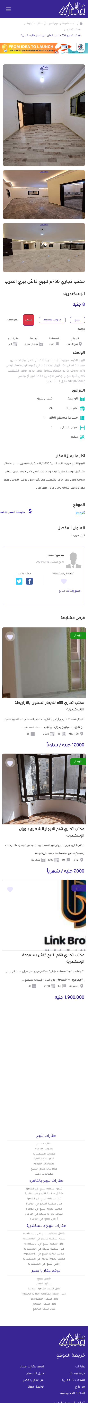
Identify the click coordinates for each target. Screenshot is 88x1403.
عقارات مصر (44, 1144)
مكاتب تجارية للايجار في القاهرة (44, 1214)
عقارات (80, 1367)
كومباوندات (77, 1373)
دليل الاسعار (35, 1373)
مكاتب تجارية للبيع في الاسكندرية (44, 1254)
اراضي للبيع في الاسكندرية (44, 1264)
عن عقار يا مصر (33, 1380)
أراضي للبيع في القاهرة (44, 1219)
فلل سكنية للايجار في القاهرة (44, 1204)
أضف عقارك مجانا (32, 1367)
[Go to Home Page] (81, 23)
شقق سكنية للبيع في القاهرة (44, 1189)
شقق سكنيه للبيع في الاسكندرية (44, 1234)
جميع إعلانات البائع (70, 591)
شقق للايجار (44, 1284)
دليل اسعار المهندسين (44, 1299)
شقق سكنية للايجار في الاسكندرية (44, 1239)
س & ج (80, 1387)
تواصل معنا (36, 1387)
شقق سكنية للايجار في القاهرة (44, 1193)
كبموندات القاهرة (44, 1159)
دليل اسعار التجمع (44, 1309)
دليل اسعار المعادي (44, 1304)
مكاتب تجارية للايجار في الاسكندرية (44, 1259)
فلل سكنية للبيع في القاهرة (44, 1199)
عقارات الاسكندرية (44, 1154)
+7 (44, 245)
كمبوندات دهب (44, 1174)
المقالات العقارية (73, 1380)
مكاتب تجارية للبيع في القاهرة (44, 1209)
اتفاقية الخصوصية (72, 1393)
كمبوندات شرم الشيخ (44, 1169)
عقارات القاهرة (44, 1149)
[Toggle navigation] (8, 9)
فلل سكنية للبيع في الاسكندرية (44, 1244)
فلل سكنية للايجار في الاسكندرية (44, 1249)
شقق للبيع (44, 1279)
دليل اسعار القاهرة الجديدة (44, 1289)
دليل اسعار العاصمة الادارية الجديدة (43, 1294)
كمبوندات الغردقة (44, 1164)
